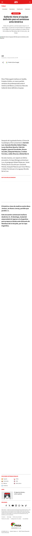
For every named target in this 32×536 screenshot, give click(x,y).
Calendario (27, 9)
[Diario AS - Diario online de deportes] (16, 2)
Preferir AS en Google (13, 62)
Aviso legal (9, 517)
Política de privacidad (17, 517)
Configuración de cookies (16, 518)
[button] (2, 62)
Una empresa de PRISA (16, 524)
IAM (2, 56)
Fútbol (3, 6)
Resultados (12, 9)
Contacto (3, 517)
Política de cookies (5, 518)
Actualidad (4, 9)
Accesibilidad (25, 518)
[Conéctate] (30, 2)
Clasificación (20, 9)
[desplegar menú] (2, 2)
